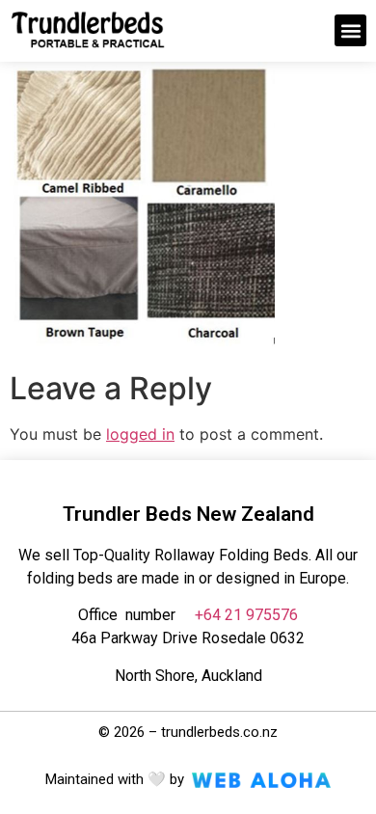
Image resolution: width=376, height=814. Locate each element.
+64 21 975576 (246, 615)
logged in (140, 434)
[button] (350, 30)
